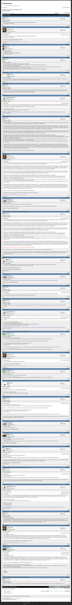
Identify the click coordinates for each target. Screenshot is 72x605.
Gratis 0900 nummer (29, 603)
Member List (15, 5)
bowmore (5, 300)
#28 (68, 525)
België (21, 9)
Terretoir (28, 331)
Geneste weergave (61, 14)
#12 (68, 257)
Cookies (44, 602)
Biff (5, 46)
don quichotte (9, 97)
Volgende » (13, 13)
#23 (68, 432)
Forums (6, 5)
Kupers (8, 74)
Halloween (38, 603)
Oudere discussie (6, 586)
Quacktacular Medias (8, 599)
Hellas (28, 380)
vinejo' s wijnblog (10, 596)
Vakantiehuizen (46, 603)
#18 (68, 352)
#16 (68, 309)
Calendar (11, 5)
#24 (68, 446)
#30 (68, 577)
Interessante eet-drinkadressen (13, 9)
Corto (4, 17)
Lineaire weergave (66, 14)
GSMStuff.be (35, 603)
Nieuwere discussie (13, 586)
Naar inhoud (18, 596)
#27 (68, 511)
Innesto (28, 211)
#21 (68, 396)
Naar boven (14, 596)
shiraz (7, 259)
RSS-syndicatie (27, 596)
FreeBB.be (31, 602)
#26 (68, 484)
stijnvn (4, 59)
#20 (68, 380)
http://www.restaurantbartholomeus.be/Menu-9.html (11, 267)
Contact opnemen (5, 596)
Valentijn (42, 603)
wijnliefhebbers (7, 3)
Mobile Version (23, 596)
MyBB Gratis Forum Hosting (38, 602)
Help (18, 5)
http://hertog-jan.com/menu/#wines (8, 23)
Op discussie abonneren (7, 593)
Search (9, 5)
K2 (15, 599)
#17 (68, 331)
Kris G (8, 199)
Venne (8, 434)
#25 (68, 467)
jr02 (8, 547)
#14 (68, 285)
